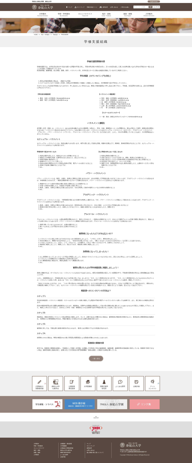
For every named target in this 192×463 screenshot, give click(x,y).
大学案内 (42, 14)
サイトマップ (80, 7)
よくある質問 (120, 386)
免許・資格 (106, 14)
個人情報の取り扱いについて (95, 452)
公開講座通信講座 (72, 387)
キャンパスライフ (85, 14)
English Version (154, 1)
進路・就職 (127, 14)
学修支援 (55, 34)
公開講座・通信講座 (66, 443)
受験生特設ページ (92, 7)
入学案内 (149, 14)
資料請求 (105, 7)
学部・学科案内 (64, 14)
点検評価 (136, 386)
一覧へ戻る (96, 358)
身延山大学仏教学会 (66, 450)
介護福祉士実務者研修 (66, 448)
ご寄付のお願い (125, 7)
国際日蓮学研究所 (104, 387)
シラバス (157, 6)
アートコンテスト (152, 387)
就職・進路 (37, 452)
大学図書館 (88, 386)
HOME (36, 34)
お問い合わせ (114, 7)
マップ (70, 7)
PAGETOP (96, 417)
